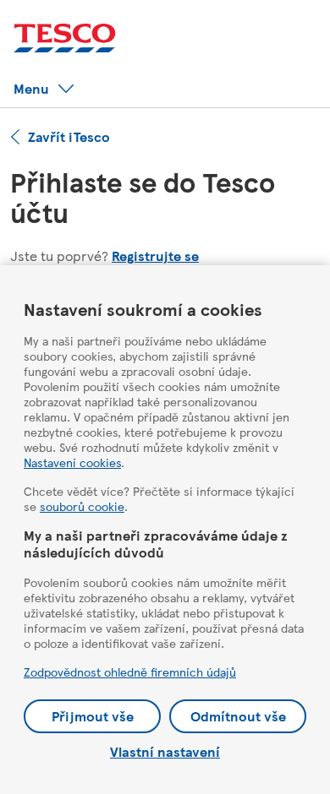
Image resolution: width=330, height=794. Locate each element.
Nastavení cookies (72, 462)
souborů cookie (82, 506)
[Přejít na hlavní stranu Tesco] (65, 38)
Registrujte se (155, 255)
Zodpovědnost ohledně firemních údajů (130, 671)
